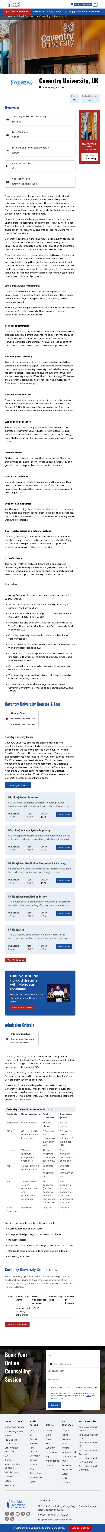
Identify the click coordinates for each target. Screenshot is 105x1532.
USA (32, 1430)
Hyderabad (52, 1452)
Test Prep (10, 1485)
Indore (49, 1465)
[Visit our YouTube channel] (18, 1514)
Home (8, 16)
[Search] (72, 4)
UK (31, 1434)
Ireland (33, 1460)
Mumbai (66, 1439)
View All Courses (15, 959)
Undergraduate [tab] (17, 785)
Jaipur (49, 1430)
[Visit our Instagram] (7, 1514)
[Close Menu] (95, 4)
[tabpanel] (40, 877)
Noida (49, 1439)
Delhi (48, 1434)
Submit (54, 1404)
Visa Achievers (13, 1472)
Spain (32, 1481)
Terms (88, 1395)
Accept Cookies (80, 1528)
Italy (32, 1468)
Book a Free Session (22, 1007)
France (33, 1464)
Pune (48, 1443)
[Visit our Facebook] (12, 1514)
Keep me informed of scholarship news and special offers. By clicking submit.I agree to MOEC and (73, 1395)
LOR (7, 1455)
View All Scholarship (17, 1324)
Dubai (65, 1478)
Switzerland (36, 1473)
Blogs (8, 1480)
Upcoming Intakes (14, 1431)
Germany (35, 1455)
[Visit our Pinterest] (7, 1519)
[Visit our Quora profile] (12, 1519)
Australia (34, 1443)
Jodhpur (66, 1482)
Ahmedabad (69, 1452)
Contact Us (11, 1476)
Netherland (36, 1477)
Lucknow (50, 1447)
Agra (48, 1456)
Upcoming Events (14, 1427)
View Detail (64, 814)
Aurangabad (52, 1460)
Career (9, 1460)
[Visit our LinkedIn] (23, 1514)
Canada (34, 1439)
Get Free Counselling (90, 157)
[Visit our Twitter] (28, 1514)
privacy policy (57, 1398)
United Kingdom (25, 16)
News (8, 1435)
